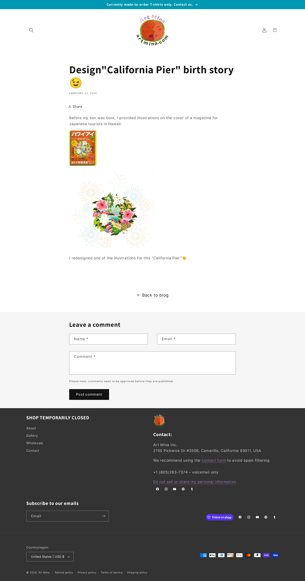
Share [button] (77, 106)
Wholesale (34, 443)
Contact (32, 450)
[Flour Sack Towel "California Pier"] (69, 268)
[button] (31, 30)
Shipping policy (137, 572)
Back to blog (155, 295)
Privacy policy (87, 572)
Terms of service (112, 572)
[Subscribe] (104, 516)
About (31, 428)
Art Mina (43, 572)
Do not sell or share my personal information (194, 481)
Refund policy (64, 572)
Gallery (32, 435)
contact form (214, 460)
